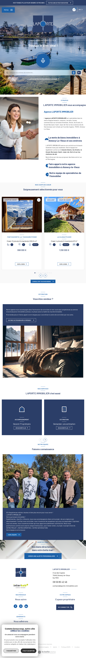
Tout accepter (28, 651)
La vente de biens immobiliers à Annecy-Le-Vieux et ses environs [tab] (65, 139)
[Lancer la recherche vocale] (43, 60)
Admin (55, 647)
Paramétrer (11, 651)
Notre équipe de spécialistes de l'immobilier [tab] (65, 174)
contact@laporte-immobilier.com (65, 586)
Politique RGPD (65, 647)
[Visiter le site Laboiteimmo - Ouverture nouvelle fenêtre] (46, 652)
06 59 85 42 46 (60, 581)
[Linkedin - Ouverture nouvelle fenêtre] (26, 606)
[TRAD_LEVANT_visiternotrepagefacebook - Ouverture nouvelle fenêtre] (15, 606)
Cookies (77, 647)
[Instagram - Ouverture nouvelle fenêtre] (21, 606)
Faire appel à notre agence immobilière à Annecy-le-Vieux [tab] (64, 166)
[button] (45, 275)
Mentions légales (44, 647)
